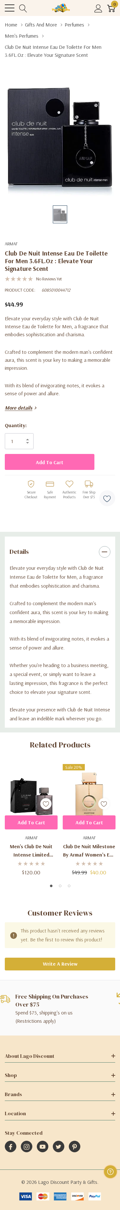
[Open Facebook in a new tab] (10, 1146)
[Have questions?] (110, 1171)
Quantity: (16, 425)
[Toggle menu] (9, 8)
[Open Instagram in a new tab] (26, 1146)
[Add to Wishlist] (107, 498)
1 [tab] (51, 886)
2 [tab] (60, 886)
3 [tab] (69, 886)
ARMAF (11, 244)
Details (19, 551)
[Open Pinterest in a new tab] (74, 1146)
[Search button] (23, 8)
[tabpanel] (31, 819)
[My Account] (98, 8)
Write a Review (60, 964)
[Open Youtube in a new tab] (42, 1146)
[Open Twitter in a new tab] (58, 1146)
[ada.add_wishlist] (46, 803)
